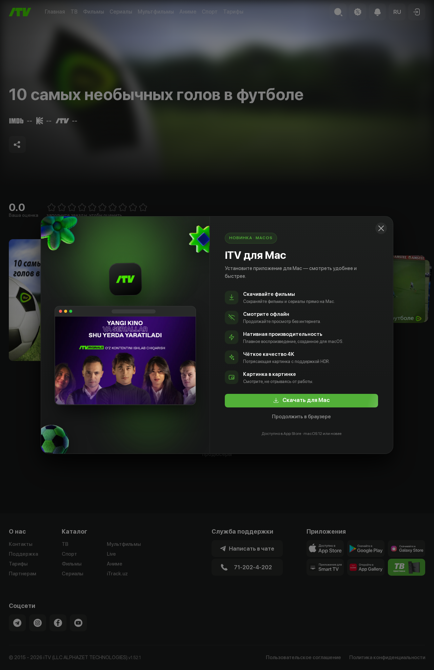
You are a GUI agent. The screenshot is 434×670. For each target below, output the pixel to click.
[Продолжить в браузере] (381, 228)
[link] (301, 400)
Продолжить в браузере (301, 417)
